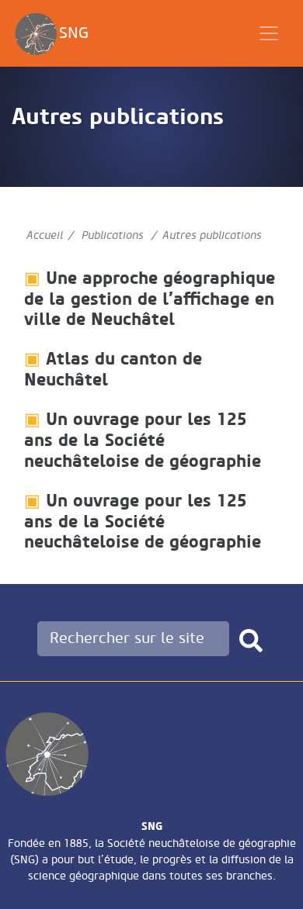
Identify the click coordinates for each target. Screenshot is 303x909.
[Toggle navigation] (269, 33)
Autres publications (212, 235)
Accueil (44, 235)
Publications (113, 235)
